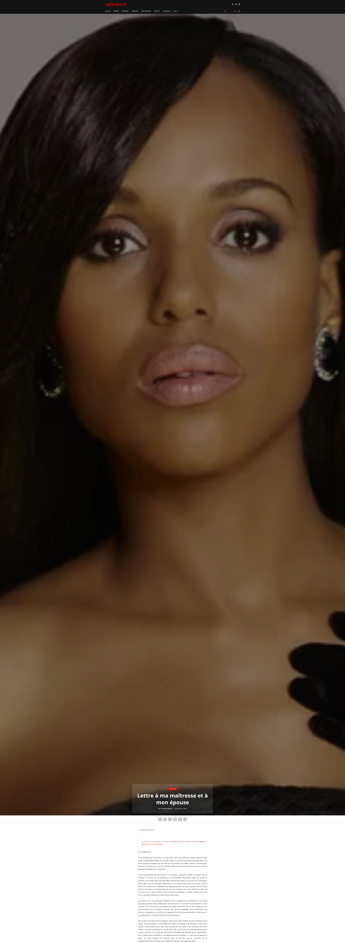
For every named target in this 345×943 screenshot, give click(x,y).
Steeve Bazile (167, 808)
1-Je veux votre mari (177, 841)
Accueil (108, 11)
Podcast (157, 11)
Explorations (146, 11)
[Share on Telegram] (180, 819)
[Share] (160, 819)
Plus (175, 11)
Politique (125, 11)
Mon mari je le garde (196, 841)
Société (116, 11)
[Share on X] (185, 819)
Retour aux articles (147, 830)
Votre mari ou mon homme (151, 844)
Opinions (135, 11)
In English (167, 11)
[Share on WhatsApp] (175, 819)
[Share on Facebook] (165, 819)
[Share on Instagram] (170, 819)
